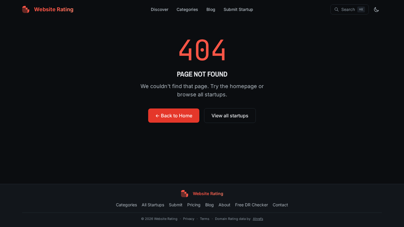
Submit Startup (238, 9)
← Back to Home (173, 116)
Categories (187, 9)
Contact (280, 204)
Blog (210, 9)
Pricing (194, 204)
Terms (204, 219)
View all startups (229, 116)
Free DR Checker (251, 204)
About (224, 204)
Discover (159, 9)
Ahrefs (258, 219)
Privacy (188, 219)
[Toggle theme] (376, 9)
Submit (175, 204)
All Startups (153, 204)
